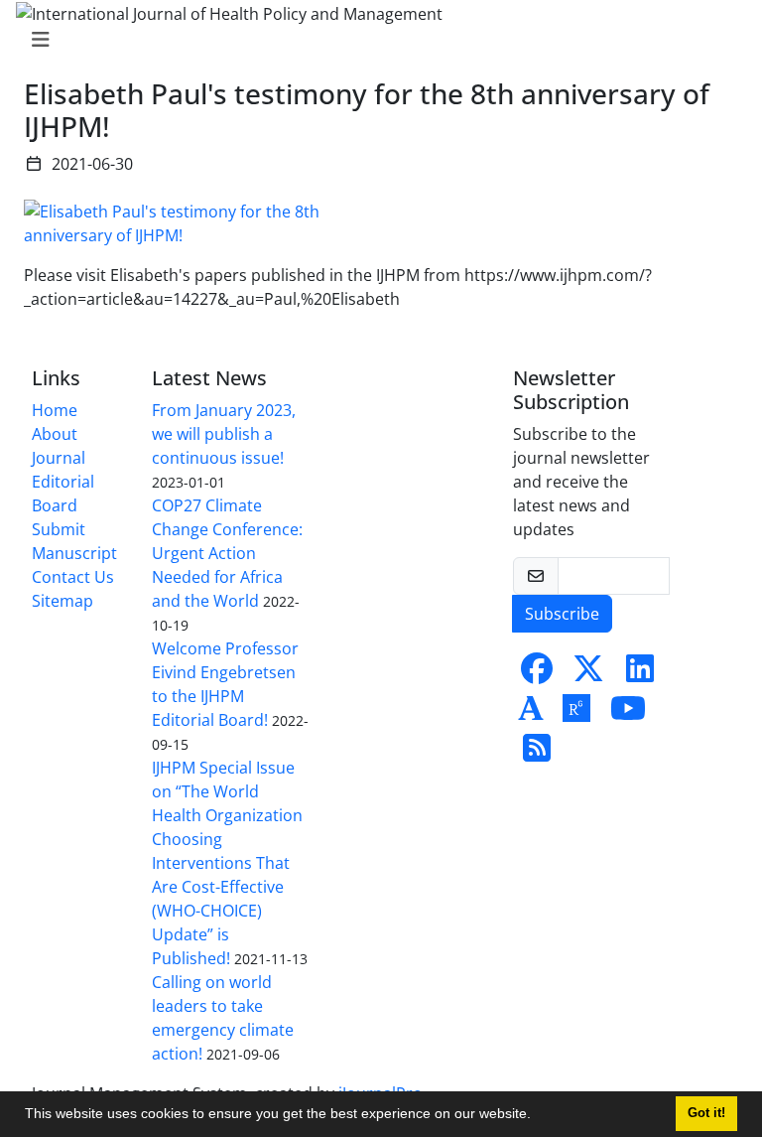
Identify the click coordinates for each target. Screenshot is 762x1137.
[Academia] (531, 714)
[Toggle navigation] (375, 40)
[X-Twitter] (588, 674)
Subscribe (562, 614)
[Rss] (537, 754)
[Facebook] (537, 674)
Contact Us (73, 577)
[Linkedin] (640, 674)
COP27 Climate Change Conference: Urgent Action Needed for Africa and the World (227, 553)
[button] (538, 1116)
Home (54, 410)
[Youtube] (628, 714)
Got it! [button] (706, 1113)
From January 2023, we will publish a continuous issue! (224, 434)
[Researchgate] (576, 714)
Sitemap (62, 601)
